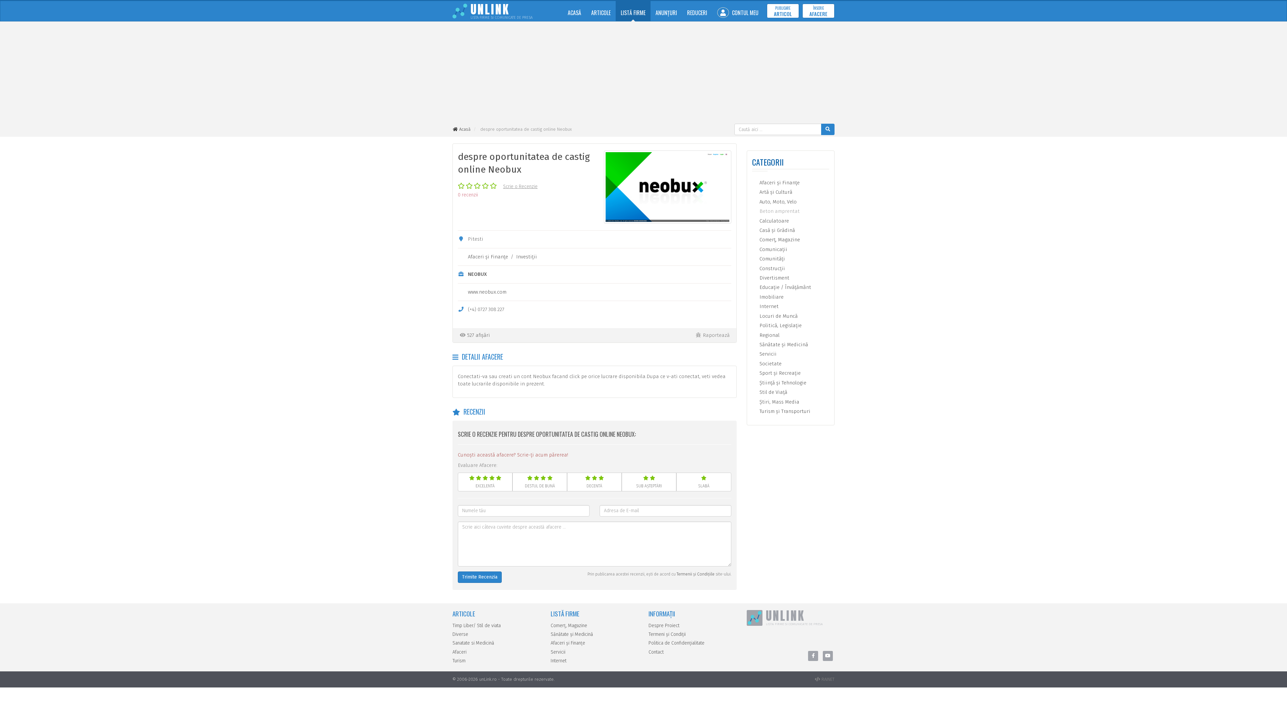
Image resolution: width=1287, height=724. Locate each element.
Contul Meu (744, 13)
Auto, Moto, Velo (777, 202)
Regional (769, 335)
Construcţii (771, 268)
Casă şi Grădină (776, 230)
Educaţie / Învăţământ (784, 287)
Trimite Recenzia (479, 577)
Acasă (574, 13)
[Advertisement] (643, 73)
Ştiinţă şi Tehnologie (782, 383)
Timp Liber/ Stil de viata (476, 625)
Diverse (460, 634)
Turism (459, 661)
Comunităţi (771, 259)
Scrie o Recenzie (520, 186)
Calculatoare (773, 221)
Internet (768, 306)
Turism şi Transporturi (784, 411)
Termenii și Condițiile (696, 574)
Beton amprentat (779, 211)
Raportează (716, 335)
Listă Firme (633, 13)
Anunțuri (666, 13)
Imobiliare (771, 297)
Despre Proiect (664, 625)
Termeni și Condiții (667, 634)
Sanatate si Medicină (473, 643)
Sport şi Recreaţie (779, 373)
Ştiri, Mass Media (778, 402)
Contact (656, 652)
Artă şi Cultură (775, 192)
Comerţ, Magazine (779, 240)
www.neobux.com (487, 292)
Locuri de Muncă (778, 316)
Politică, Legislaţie (780, 325)
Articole (601, 13)
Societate (770, 364)
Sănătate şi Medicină (783, 345)
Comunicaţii (772, 249)
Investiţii (526, 257)
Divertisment (773, 278)
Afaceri (459, 652)
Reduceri (697, 13)
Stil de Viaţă (772, 392)
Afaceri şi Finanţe (488, 257)
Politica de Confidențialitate (676, 643)
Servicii (767, 354)
